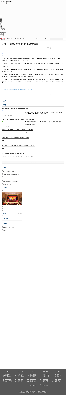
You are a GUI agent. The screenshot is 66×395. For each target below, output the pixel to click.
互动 (47, 371)
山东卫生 (31, 379)
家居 (22, 371)
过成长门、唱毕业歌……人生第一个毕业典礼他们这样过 (17, 130)
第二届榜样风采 (22, 38)
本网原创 (19, 380)
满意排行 (46, 385)
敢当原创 (9, 376)
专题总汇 (10, 38)
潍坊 (1, 17)
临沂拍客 (44, 381)
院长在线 (34, 379)
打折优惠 (19, 374)
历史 (7, 380)
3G (58, 380)
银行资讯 (31, 374)
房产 (19, 371)
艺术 (9, 380)
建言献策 (44, 385)
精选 (7, 375)
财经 (32, 371)
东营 (1, 25)
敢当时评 (52, 381)
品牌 (21, 381)
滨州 (1, 21)
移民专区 (34, 385)
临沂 (1, 23)
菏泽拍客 (46, 380)
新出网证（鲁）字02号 (28, 392)
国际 (4, 375)
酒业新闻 (31, 375)
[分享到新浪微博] (57, 48)
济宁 (1, 18)
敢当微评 (59, 381)
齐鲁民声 (40, 384)
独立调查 (8, 374)
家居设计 (19, 376)
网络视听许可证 (33, 392)
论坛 (44, 371)
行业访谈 (31, 376)
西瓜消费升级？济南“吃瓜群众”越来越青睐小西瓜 (15, 108)
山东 (1, 4)
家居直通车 (22, 376)
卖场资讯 (22, 379)
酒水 (34, 371)
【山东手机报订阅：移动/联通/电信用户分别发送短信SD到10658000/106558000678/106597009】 (17, 89)
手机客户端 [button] (3, 29)
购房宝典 (22, 374)
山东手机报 (3, 28)
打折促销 (22, 375)
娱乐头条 (6, 379)
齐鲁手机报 (59, 379)
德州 (1, 22)
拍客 (40, 379)
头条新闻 (19, 375)
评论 (3, 376)
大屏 (59, 380)
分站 (56, 371)
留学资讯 (31, 385)
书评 (11, 381)
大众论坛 (2, 35)
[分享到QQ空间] (59, 48)
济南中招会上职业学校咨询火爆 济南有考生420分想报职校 (18, 119)
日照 (1, 20)
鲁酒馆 (34, 376)
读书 (3, 381)
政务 (6, 374)
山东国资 (34, 381)
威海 (48, 374)
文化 (6, 380)
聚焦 (18, 381)
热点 (11, 380)
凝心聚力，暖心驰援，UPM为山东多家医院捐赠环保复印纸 (18, 146)
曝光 (20, 381)
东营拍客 (46, 379)
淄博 (1, 27)
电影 (10, 379)
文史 (3, 380)
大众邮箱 (2, 34)
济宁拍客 (46, 381)
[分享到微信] (54, 48)
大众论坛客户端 (3, 32)
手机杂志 (56, 380)
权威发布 (56, 379)
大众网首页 (3, 1)
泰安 (1, 26)
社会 (6, 375)
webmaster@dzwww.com (32, 391)
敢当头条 (6, 376)
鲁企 (28, 381)
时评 (6, 3)
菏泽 (1, 24)
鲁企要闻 (31, 381)
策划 (59, 371)
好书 (9, 381)
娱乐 (3, 379)
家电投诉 (22, 380)
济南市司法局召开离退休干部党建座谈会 (13, 154)
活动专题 (34, 375)
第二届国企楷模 (16, 38)
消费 (15, 381)
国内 (3, 375)
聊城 (1, 19)
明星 (9, 379)
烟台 (1, 16)
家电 (15, 379)
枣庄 (44, 375)
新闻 (8, 371)
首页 (7, 38)
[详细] (45, 113)
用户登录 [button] (2, 33)
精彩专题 (31, 380)
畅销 (6, 381)
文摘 (7, 381)
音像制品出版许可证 (44, 391)
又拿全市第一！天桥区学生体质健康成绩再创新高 (15, 138)
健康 (28, 379)
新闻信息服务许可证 (38, 391)
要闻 (6, 2)
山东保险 (34, 374)
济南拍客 (44, 380)
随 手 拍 (44, 379)
